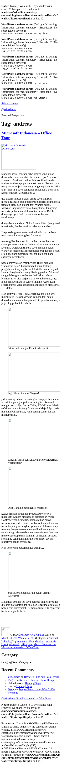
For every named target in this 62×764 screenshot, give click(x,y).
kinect (4, 644)
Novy (11, 689)
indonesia (51, 641)
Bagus (11, 680)
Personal (53, 638)
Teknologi (6, 641)
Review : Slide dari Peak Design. (42, 676)
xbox (36, 644)
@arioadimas (8, 109)
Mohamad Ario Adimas (31, 634)
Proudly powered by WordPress (33, 698)
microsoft (14, 644)
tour (30, 644)
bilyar (31, 641)
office (24, 644)
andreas (22, 641)
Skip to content (9, 103)
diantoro (39, 641)
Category (6, 662)
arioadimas (14, 676)
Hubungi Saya (33, 683)
